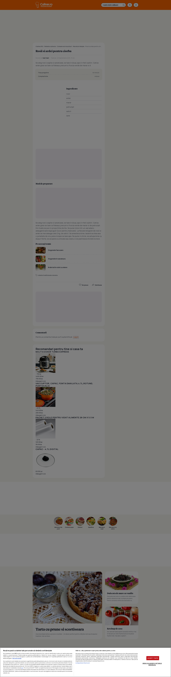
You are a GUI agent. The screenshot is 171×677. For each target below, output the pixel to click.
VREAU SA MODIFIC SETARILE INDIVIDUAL (152, 664)
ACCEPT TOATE (152, 658)
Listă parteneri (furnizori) (83, 663)
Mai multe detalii (16, 658)
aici (22, 668)
